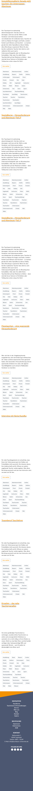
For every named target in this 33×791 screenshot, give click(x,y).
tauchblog (14, 94)
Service (16, 708)
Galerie (16, 716)
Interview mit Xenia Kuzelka (14, 416)
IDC (11, 83)
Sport (25, 88)
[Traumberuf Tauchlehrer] (16, 532)
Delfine (28, 74)
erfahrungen (6, 77)
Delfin (21, 74)
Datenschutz (16, 726)
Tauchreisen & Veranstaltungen (16, 705)
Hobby (5, 83)
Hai (18, 80)
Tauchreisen (6, 100)
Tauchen (5, 97)
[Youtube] (18, 750)
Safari (23, 85)
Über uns (16, 710)
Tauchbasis (6, 94)
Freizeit (12, 80)
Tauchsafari (16, 100)
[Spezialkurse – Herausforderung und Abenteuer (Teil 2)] (16, 128)
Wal (4, 108)
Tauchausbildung (19, 91)
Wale (9, 108)
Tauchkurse (16, 703)
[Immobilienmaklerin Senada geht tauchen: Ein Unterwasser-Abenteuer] (16, 18)
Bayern (14, 74)
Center (27, 657)
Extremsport (16, 77)
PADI (10, 85)
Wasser (16, 686)
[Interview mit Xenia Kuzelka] (16, 438)
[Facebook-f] (12, 750)
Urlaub (27, 105)
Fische (4, 80)
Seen (19, 88)
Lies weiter (6, 66)
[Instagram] (15, 750)
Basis (13, 657)
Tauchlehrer (21, 97)
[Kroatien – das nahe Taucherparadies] (16, 619)
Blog (16, 712)
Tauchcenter (23, 94)
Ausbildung (6, 74)
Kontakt (16, 714)
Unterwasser (6, 105)
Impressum (16, 724)
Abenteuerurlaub (16, 71)
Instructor (26, 83)
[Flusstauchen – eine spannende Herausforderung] (16, 342)
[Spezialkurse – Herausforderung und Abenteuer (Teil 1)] (16, 234)
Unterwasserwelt (18, 105)
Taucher (13, 97)
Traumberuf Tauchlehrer (12, 521)
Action (26, 71)
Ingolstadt (17, 83)
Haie (23, 80)
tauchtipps (17, 103)
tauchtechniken (7, 103)
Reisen (17, 85)
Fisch (24, 77)
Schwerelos (6, 88)
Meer (4, 85)
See (13, 88)
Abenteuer (6, 71)
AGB (16, 728)
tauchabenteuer (7, 91)
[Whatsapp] (21, 750)
